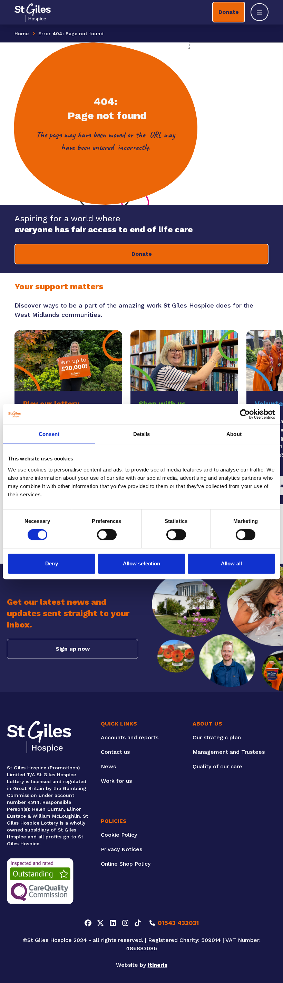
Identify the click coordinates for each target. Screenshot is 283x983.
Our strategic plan (217, 737)
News (108, 766)
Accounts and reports (129, 737)
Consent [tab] (49, 434)
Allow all (231, 563)
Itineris (157, 965)
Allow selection (141, 563)
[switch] (107, 534)
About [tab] (234, 434)
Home (21, 33)
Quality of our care (217, 766)
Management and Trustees (229, 752)
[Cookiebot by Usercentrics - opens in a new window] (245, 414)
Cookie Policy (119, 834)
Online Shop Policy (125, 863)
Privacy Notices (121, 849)
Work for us (116, 781)
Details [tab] (141, 434)
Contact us (115, 752)
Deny (51, 563)
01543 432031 (178, 922)
